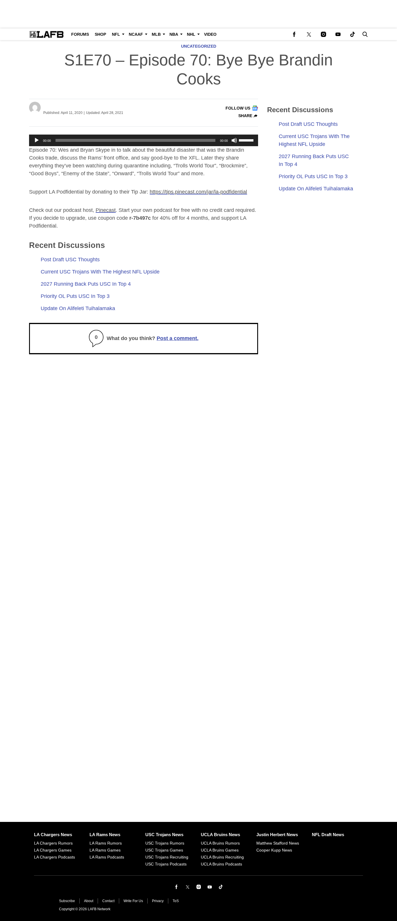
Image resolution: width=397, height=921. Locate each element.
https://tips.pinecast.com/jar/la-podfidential (198, 192)
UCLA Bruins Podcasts (221, 864)
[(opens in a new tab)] (294, 34)
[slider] (247, 140)
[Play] (37, 140)
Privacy (158, 901)
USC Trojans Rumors (164, 843)
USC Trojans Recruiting (166, 857)
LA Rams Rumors (106, 843)
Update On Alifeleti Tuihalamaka (78, 308)
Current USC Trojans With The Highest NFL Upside (100, 272)
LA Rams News (105, 834)
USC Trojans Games (164, 850)
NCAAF (136, 34)
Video (210, 34)
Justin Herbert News (277, 834)
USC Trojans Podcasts (166, 864)
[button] (364, 34)
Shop (100, 34)
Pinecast (106, 210)
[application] (143, 140)
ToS (176, 901)
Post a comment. (178, 338)
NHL (191, 34)
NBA (173, 34)
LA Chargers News (53, 834)
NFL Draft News (328, 834)
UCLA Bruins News (220, 834)
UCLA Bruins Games (220, 850)
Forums (80, 34)
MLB (156, 34)
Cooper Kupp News (274, 850)
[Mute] (234, 140)
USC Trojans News (164, 834)
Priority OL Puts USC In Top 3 (75, 296)
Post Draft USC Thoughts (70, 259)
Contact (108, 901)
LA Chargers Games (52, 850)
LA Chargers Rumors (53, 843)
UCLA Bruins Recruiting (222, 857)
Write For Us (133, 901)
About (88, 901)
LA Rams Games (105, 850)
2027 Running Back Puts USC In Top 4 (86, 284)
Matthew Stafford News (277, 843)
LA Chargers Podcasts (54, 857)
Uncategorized (198, 46)
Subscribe (67, 901)
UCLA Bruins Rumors (220, 843)
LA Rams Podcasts (107, 857)
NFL (116, 34)
